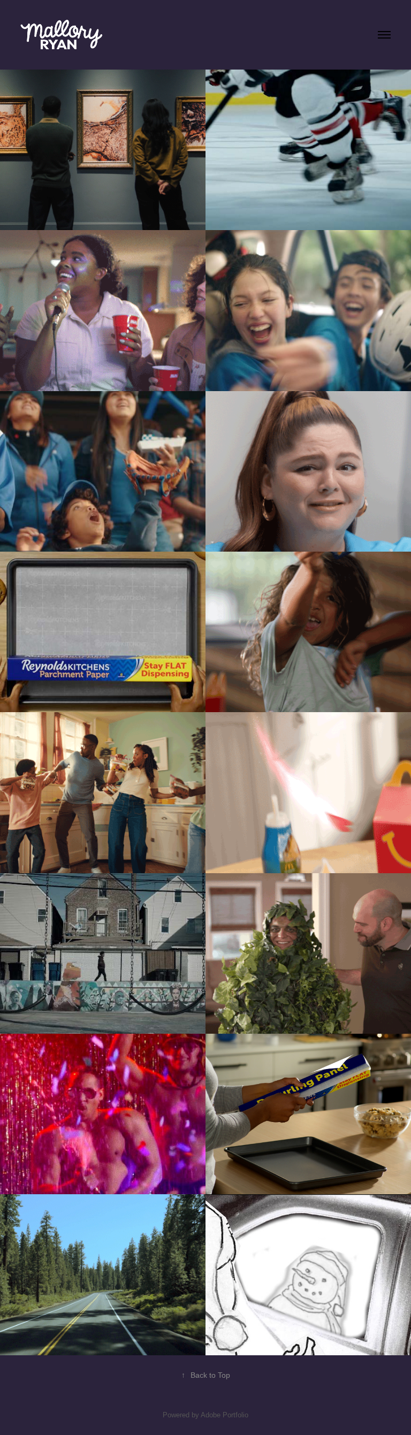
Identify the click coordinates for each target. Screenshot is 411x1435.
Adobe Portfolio (224, 1415)
